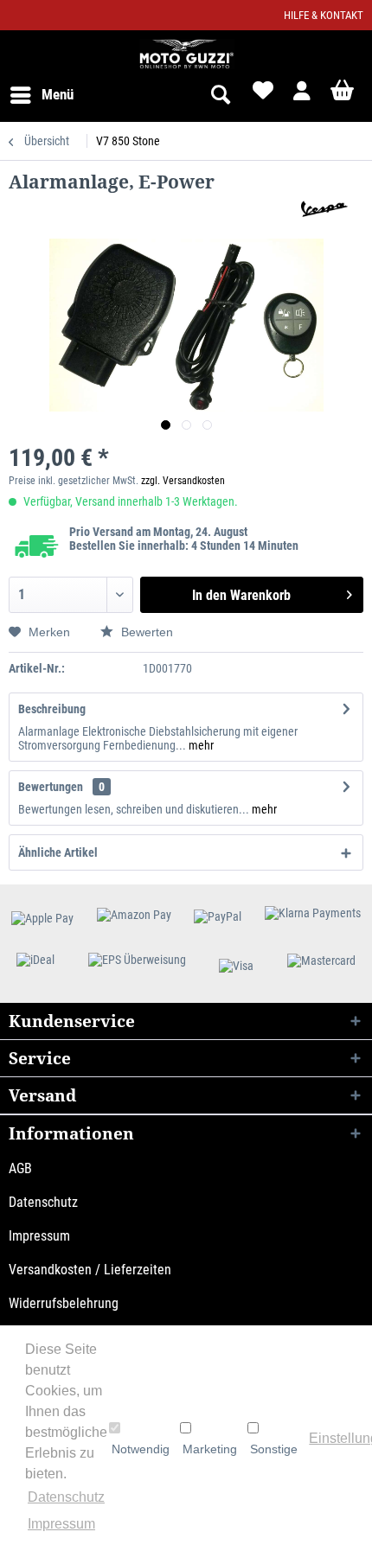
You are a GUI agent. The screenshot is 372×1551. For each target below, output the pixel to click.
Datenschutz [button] (66, 1497)
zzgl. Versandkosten (183, 481)
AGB (20, 1168)
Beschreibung (52, 709)
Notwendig (141, 1449)
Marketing (210, 1449)
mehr (200, 745)
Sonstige (274, 1449)
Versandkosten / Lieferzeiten (90, 1269)
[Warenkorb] (344, 95)
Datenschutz (43, 1202)
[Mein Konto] (302, 95)
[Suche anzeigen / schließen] (219, 95)
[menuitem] (41, 95)
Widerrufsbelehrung (64, 1303)
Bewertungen (50, 787)
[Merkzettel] (261, 95)
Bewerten (145, 632)
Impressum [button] (61, 1523)
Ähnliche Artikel (58, 852)
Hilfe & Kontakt (323, 15)
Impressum (39, 1236)
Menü (58, 94)
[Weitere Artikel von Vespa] (321, 209)
